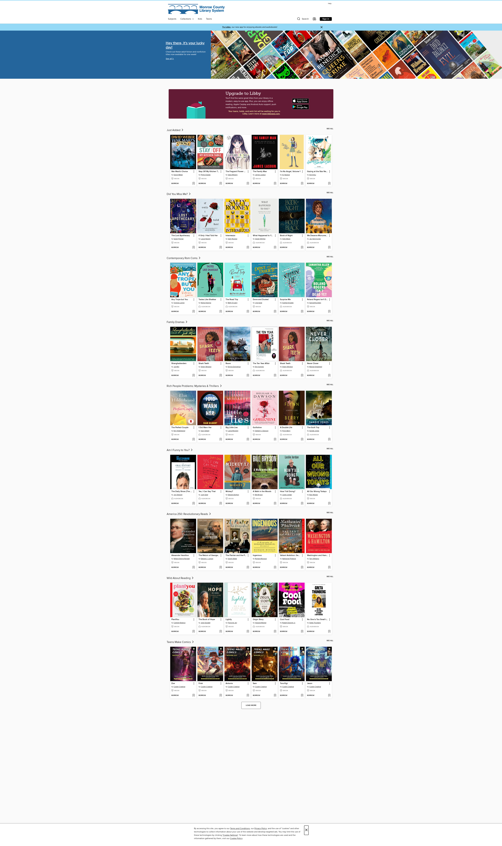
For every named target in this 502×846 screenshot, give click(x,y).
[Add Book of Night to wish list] (302, 247)
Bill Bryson (259, 495)
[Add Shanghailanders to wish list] (193, 375)
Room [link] (228, 363)
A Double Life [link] (286, 427)
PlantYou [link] (175, 619)
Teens (209, 19)
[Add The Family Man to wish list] (275, 183)
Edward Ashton (233, 495)
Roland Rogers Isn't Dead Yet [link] (317, 299)
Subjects (172, 19)
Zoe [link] (173, 683)
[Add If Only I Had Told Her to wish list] (220, 247)
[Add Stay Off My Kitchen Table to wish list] (220, 183)
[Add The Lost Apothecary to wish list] (193, 247)
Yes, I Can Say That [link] (207, 491)
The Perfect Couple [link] (179, 427)
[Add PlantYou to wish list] (193, 631)
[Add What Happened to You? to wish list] (275, 247)
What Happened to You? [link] (263, 235)
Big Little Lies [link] (232, 427)
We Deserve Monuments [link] (317, 235)
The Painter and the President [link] (236, 555)
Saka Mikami (233, 175)
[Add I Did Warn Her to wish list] (220, 439)
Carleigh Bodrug (179, 623)
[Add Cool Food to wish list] (302, 631)
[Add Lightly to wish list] (247, 631)
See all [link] (330, 128)
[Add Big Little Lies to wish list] (247, 439)
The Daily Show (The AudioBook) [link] (181, 491)
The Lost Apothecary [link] (180, 235)
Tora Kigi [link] (284, 683)
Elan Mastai (313, 495)
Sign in (325, 19)
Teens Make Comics (179, 642)
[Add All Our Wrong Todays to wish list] (329, 503)
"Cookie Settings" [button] (230, 835)
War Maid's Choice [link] (179, 171)
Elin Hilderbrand (179, 431)
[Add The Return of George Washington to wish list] (220, 567)
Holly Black (286, 239)
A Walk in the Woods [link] (262, 491)
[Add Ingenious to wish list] (275, 567)
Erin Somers (259, 367)
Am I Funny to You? (178, 450)
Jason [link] (309, 683)
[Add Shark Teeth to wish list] (220, 375)
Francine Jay (232, 623)
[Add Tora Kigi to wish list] (302, 695)
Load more (251, 705)
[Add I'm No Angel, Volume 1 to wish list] (302, 183)
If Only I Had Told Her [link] (208, 235)
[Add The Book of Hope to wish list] (220, 631)
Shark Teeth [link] (204, 363)
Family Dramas (176, 322)
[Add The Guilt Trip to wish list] (329, 439)
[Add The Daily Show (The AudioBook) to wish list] (193, 503)
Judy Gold (204, 495)
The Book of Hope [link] (207, 619)
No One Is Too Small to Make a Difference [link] (317, 619)
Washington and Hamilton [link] (317, 555)
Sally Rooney (232, 239)
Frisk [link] (201, 683)
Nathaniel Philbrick (289, 559)
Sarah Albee (232, 559)
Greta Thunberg (315, 623)
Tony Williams (314, 559)
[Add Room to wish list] (247, 375)
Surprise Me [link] (285, 299)
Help (329, 4)
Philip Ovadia (205, 175)
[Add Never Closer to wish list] (329, 375)
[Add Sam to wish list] (275, 695)
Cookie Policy (236, 838)
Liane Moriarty (233, 431)
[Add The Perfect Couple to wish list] (193, 439)
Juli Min (176, 367)
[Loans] (314, 19)
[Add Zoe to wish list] (193, 695)
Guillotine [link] (257, 427)
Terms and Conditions (240, 828)
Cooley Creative (179, 687)
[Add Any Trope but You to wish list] (193, 311)
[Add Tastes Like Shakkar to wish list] (220, 311)
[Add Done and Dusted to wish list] (275, 311)
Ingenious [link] (257, 555)
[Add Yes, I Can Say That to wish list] (220, 503)
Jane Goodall (205, 623)
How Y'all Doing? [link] (287, 491)
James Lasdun (260, 175)
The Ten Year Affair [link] (261, 363)
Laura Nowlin (205, 239)
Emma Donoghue (234, 367)
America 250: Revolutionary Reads (188, 514)
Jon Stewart (178, 495)
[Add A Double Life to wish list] (302, 439)
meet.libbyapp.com (271, 113)
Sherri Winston (206, 367)
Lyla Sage (258, 303)
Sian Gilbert (205, 431)
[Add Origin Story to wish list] (275, 631)
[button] (303, 19)
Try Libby (226, 27)
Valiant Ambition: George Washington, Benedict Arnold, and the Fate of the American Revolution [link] (290, 555)
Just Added (174, 130)
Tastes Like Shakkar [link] (207, 299)
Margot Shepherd (315, 367)
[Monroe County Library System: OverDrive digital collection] (196, 9)
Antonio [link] (229, 683)
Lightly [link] (229, 619)
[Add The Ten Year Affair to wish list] (275, 375)
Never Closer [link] (312, 363)
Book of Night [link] (286, 235)
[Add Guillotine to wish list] (275, 439)
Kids (200, 19)
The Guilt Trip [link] (313, 427)
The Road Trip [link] (232, 299)
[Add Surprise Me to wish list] (302, 311)
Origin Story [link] (258, 619)
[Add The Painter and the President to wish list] (247, 567)
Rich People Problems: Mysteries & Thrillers (193, 386)
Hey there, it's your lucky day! (185, 45)
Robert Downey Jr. (288, 623)
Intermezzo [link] (230, 235)
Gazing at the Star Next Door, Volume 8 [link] (317, 171)
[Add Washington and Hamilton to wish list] (329, 567)
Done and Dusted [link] (261, 299)
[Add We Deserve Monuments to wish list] (329, 247)
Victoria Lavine (179, 303)
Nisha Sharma (206, 303)
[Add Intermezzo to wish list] (247, 247)
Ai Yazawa (286, 175)
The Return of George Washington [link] (209, 555)
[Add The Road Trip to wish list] (247, 311)
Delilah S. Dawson (261, 431)
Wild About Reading (179, 578)
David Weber (178, 175)
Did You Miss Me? (177, 194)
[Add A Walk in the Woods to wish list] (275, 503)
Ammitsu (312, 175)
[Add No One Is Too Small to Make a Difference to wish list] (329, 631)
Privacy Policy (260, 828)
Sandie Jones (314, 431)
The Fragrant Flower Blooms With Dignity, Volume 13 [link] (236, 171)
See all (169, 58)
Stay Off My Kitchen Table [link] (209, 171)
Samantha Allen (315, 303)
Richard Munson (261, 559)
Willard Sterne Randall (182, 559)
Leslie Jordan (287, 495)
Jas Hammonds (315, 239)
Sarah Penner (179, 239)
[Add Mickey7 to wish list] (247, 503)
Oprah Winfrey (260, 239)
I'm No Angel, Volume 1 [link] (290, 171)
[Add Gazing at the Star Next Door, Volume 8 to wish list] (329, 183)
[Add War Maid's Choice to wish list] (193, 183)
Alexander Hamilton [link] (180, 555)
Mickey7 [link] (229, 491)
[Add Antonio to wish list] (247, 695)
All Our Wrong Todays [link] (317, 491)
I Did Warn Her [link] (205, 427)
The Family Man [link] (260, 171)
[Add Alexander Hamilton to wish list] (193, 567)
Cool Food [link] (284, 619)
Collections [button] (186, 19)
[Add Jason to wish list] (329, 695)
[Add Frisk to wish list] (220, 695)
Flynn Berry (286, 431)
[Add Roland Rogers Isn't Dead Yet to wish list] (329, 311)
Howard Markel (260, 623)
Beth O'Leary (232, 303)
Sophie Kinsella (287, 303)
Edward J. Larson (207, 559)
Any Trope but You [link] (179, 299)
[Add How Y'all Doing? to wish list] (302, 503)
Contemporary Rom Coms (182, 258)
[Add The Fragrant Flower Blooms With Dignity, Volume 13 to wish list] (247, 183)
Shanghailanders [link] (178, 363)
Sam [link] (255, 683)
